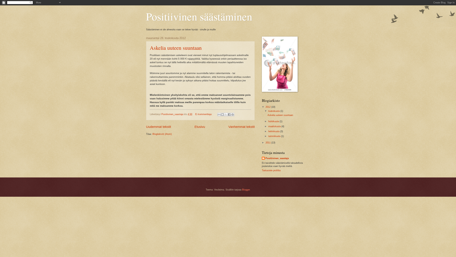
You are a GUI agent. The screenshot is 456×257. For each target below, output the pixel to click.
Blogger (246, 189)
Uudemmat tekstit (158, 127)
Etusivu (200, 127)
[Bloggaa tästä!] (222, 114)
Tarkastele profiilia (271, 170)
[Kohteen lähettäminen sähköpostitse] (219, 114)
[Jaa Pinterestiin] (232, 114)
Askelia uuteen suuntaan (176, 47)
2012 (268, 107)
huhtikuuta (274, 121)
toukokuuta (274, 111)
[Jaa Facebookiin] (229, 114)
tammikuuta (274, 136)
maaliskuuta (274, 126)
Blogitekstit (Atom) (162, 134)
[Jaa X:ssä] (226, 114)
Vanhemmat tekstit (241, 127)
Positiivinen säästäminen (199, 16)
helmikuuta (274, 131)
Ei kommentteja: (204, 114)
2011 (268, 142)
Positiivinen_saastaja (277, 158)
